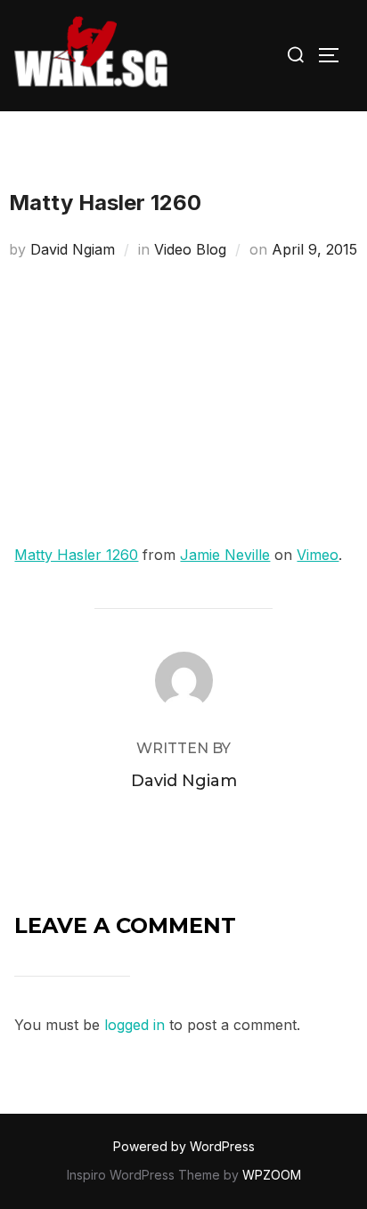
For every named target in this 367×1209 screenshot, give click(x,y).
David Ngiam (72, 249)
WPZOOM (271, 1174)
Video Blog (190, 249)
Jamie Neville (225, 555)
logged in (134, 1025)
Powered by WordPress (184, 1146)
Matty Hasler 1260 (76, 555)
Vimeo (317, 555)
